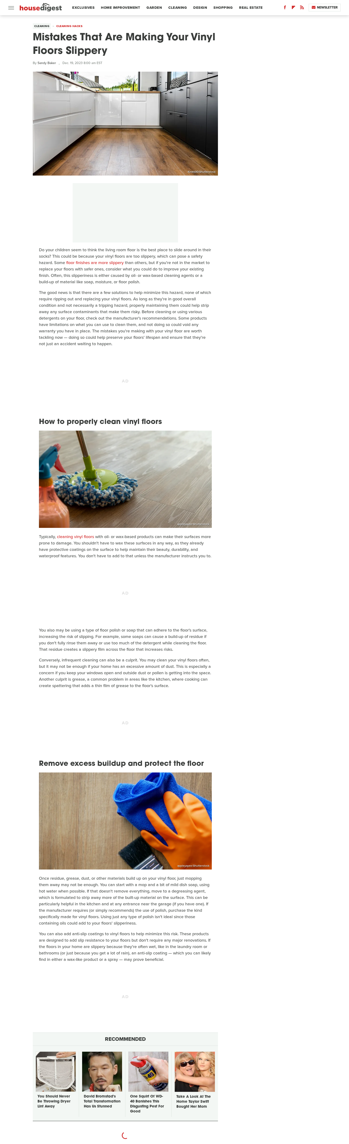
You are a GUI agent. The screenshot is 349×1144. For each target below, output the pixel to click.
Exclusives (83, 7)
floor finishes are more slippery (95, 263)
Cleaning (177, 7)
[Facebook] (285, 8)
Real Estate (251, 7)
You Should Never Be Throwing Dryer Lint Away (54, 1101)
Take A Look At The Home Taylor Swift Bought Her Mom (193, 1102)
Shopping (223, 7)
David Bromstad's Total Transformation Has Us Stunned (102, 1101)
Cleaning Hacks (69, 26)
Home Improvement (120, 7)
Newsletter (327, 7)
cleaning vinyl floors (75, 537)
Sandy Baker (47, 62)
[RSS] (302, 8)
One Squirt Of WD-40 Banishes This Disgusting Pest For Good (147, 1104)
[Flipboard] (293, 8)
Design (200, 7)
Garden (154, 7)
